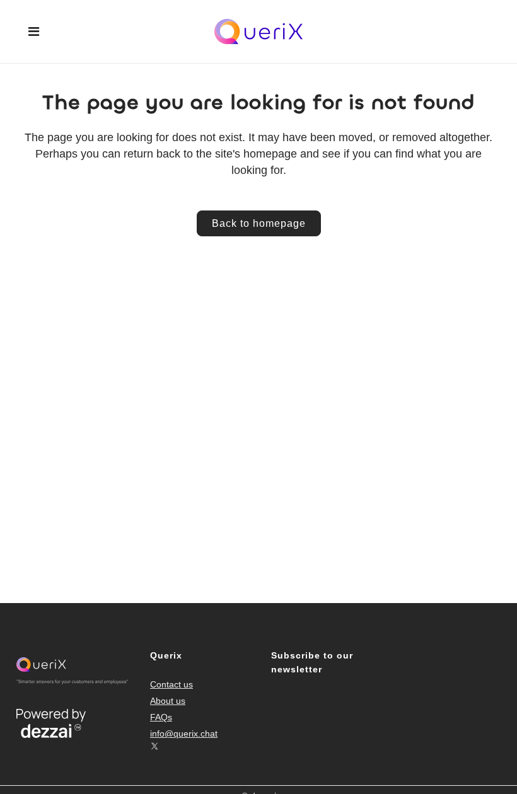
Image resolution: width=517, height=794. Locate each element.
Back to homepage (259, 223)
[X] (154, 746)
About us (167, 701)
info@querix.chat (184, 733)
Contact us (171, 684)
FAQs (161, 717)
